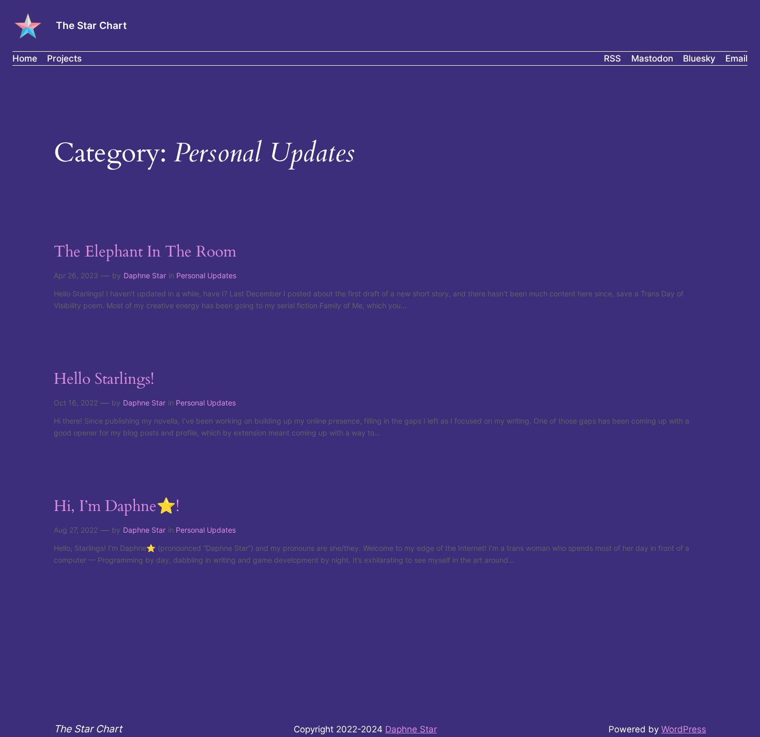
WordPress (683, 729)
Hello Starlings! (104, 379)
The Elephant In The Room (145, 252)
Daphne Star (145, 275)
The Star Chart (91, 25)
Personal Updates (206, 275)
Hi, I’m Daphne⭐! (116, 507)
